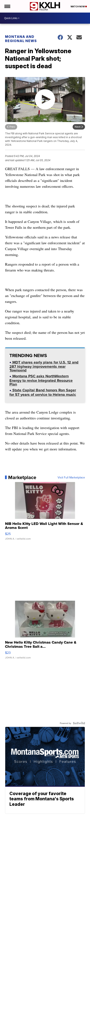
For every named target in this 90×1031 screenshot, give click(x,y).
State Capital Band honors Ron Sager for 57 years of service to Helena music (42, 392)
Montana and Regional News (21, 39)
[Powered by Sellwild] (79, 723)
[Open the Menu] (7, 6)
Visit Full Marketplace (71, 477)
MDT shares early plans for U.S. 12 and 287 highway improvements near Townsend (43, 366)
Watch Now (78, 6)
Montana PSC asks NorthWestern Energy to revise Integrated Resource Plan (41, 380)
